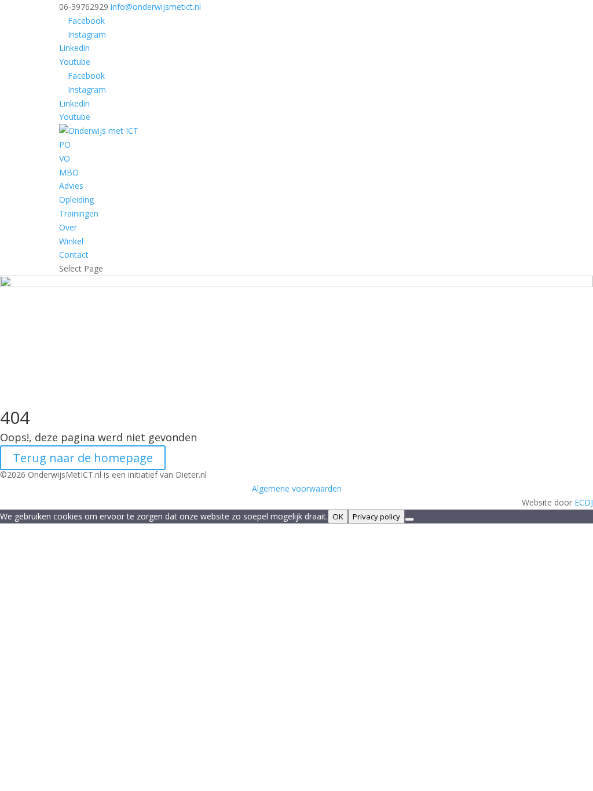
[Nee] (409, 519)
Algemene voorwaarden (297, 488)
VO (64, 158)
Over (68, 227)
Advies (71, 185)
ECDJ (583, 502)
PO (65, 144)
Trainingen (78, 213)
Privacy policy (376, 516)
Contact (74, 254)
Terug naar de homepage (83, 458)
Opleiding (76, 199)
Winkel (71, 241)
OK (337, 516)
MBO (69, 172)
